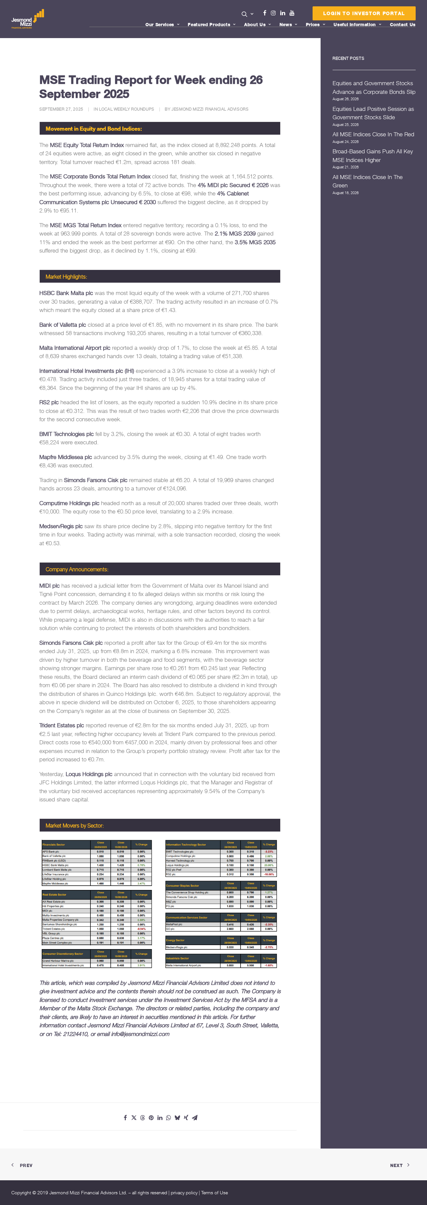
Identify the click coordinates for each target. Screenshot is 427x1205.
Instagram (275, 13)
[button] (248, 14)
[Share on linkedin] (160, 1118)
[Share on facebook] (125, 1118)
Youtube (293, 13)
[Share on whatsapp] (169, 1118)
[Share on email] (195, 1118)
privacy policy (184, 1192)
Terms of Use (214, 1192)
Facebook (267, 13)
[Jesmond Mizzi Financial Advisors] (27, 19)
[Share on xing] (186, 1118)
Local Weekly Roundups (126, 109)
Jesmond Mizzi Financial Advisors (210, 109)
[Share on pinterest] (151, 1118)
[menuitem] (248, 14)
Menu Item (300, 15)
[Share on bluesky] (177, 1118)
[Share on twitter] (134, 1118)
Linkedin (284, 13)
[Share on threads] (143, 1118)
